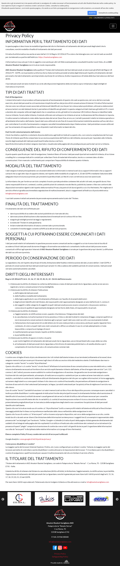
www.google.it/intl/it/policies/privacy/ (35, 439)
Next (117, 499)
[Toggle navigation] (113, 26)
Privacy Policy (60, 554)
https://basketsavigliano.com (50, 57)
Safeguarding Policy (60, 556)
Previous (2, 499)
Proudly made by (57, 563)
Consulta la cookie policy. (109, 13)
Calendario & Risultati (104, 18)
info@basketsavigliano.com (17, 193)
